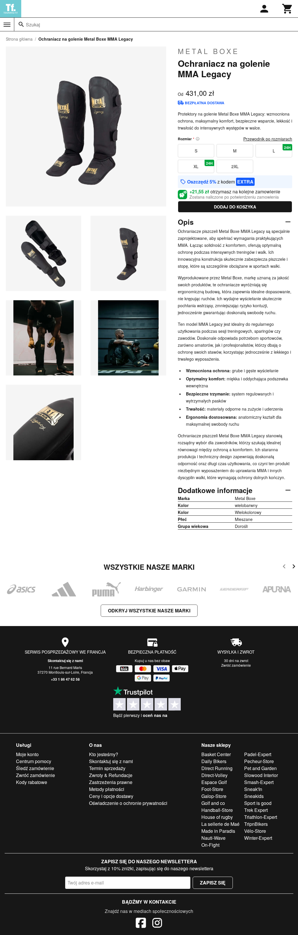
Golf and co (213, 803)
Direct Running (217, 768)
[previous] (284, 567)
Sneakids (254, 796)
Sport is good (258, 803)
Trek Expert (256, 810)
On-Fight (210, 845)
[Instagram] (157, 923)
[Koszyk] (287, 9)
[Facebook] (141, 923)
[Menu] (7, 25)
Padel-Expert (257, 754)
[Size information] (198, 139)
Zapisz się (213, 882)
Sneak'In (253, 789)
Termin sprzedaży (107, 768)
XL (203, 165)
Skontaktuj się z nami (65, 660)
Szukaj (33, 24)
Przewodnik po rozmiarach (267, 139)
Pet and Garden (260, 768)
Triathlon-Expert (260, 817)
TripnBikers (256, 824)
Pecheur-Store (259, 761)
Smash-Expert (259, 782)
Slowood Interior (261, 775)
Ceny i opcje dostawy (111, 796)
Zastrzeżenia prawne (110, 782)
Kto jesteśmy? (103, 754)
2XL (235, 166)
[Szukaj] (21, 24)
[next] (294, 567)
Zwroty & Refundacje (110, 775)
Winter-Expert (258, 838)
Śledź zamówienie (35, 768)
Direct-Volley (214, 775)
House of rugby (217, 817)
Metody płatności (106, 789)
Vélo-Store (255, 831)
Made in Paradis (218, 831)
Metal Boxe (208, 51)
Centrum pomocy (33, 761)
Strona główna (19, 39)
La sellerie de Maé (220, 824)
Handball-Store (217, 810)
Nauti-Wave (213, 838)
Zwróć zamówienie (236, 665)
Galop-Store (213, 796)
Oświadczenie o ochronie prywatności (128, 803)
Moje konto (27, 754)
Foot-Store (212, 789)
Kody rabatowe (31, 782)
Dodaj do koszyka (235, 207)
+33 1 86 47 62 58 (65, 679)
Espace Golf (214, 782)
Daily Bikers (213, 761)
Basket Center (216, 754)
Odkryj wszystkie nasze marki (149, 610)
